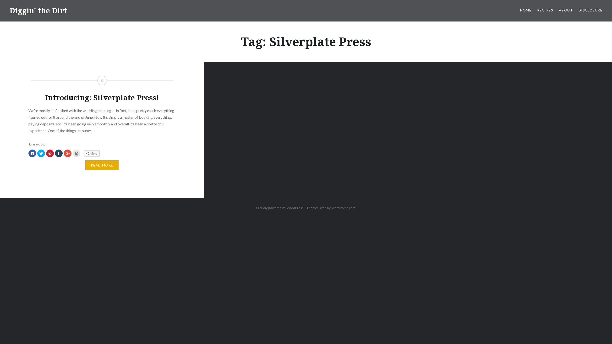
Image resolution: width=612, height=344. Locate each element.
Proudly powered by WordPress (280, 208)
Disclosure (590, 10)
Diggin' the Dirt (38, 11)
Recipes (545, 10)
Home (526, 10)
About (566, 10)
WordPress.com (343, 208)
